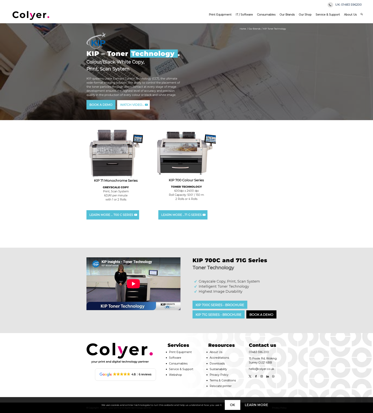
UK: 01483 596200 (348, 4)
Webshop (175, 375)
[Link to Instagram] (262, 376)
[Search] (363, 14)
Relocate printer (221, 386)
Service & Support (181, 369)
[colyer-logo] (30, 14)
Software (175, 357)
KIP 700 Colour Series (186, 180)
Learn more (256, 405)
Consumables (178, 363)
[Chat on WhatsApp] (273, 376)
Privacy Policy (219, 375)
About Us (216, 352)
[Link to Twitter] (250, 376)
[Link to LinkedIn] (267, 376)
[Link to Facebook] (256, 376)
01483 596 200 (259, 352)
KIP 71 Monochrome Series (116, 180)
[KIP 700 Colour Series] (186, 153)
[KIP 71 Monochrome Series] (115, 153)
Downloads (217, 363)
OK (232, 405)
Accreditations (219, 357)
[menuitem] (221, 14)
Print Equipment (180, 352)
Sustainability (218, 369)
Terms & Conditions (223, 380)
